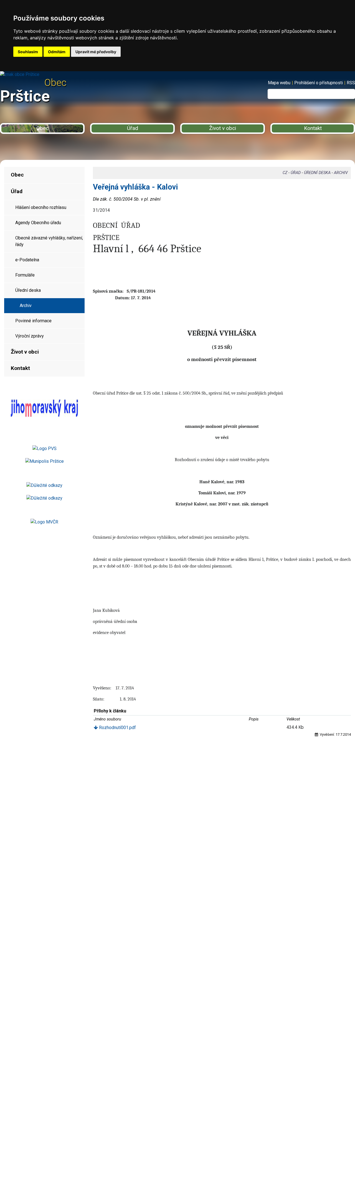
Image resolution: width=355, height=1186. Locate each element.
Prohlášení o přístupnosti (318, 82)
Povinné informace (33, 320)
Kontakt (313, 128)
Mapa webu (279, 82)
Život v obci (222, 128)
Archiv (26, 305)
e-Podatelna (27, 259)
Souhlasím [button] (28, 51)
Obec (42, 128)
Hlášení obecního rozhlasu (40, 207)
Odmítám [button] (56, 51)
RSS (351, 82)
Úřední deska (28, 290)
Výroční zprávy (29, 336)
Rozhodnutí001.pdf (117, 727)
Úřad (132, 128)
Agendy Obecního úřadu (38, 222)
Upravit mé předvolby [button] (95, 51)
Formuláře (25, 275)
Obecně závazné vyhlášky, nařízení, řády (49, 241)
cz (285, 172)
